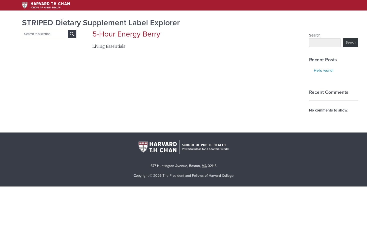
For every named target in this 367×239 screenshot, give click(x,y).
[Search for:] (72, 34)
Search (314, 35)
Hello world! (323, 70)
